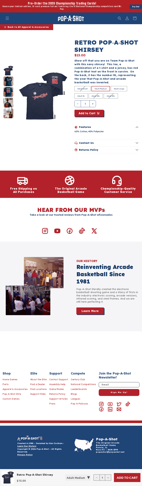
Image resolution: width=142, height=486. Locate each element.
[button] (7, 18)
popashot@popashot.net (110, 452)
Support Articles (58, 399)
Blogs (74, 394)
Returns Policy (57, 394)
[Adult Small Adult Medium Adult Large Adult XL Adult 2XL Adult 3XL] (78, 477)
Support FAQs (38, 394)
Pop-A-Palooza (79, 403)
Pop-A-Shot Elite (12, 394)
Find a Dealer (37, 384)
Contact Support (58, 379)
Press (52, 403)
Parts (6, 384)
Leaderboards (79, 389)
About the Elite (38, 379)
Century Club (78, 379)
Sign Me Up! (119, 392)
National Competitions (83, 384)
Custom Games (11, 399)
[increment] (93, 103)
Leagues (75, 399)
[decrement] (77, 103)
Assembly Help (57, 384)
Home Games (10, 379)
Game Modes (56, 389)
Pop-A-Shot (106, 439)
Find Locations (38, 389)
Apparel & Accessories (15, 389)
